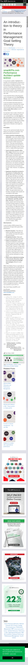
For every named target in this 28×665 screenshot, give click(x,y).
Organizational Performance (14, 632)
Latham (15, 364)
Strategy (20, 625)
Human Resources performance (11, 623)
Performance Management (12, 636)
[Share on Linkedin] (10, 54)
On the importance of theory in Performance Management (13, 349)
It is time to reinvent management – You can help (8, 425)
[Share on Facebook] (5, 54)
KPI (12, 629)
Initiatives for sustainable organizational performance (9, 444)
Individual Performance (13, 631)
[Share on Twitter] (7, 54)
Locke (19, 364)
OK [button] (12, 657)
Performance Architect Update (11, 366)
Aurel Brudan (12, 48)
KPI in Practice (14, 625)
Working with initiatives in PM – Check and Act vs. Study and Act (9, 406)
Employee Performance (18, 634)
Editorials (14, 49)
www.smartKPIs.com (9, 292)
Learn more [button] (13, 653)
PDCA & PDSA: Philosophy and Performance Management (7, 386)
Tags (5, 621)
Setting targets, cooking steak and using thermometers (14, 344)
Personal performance (10, 627)
